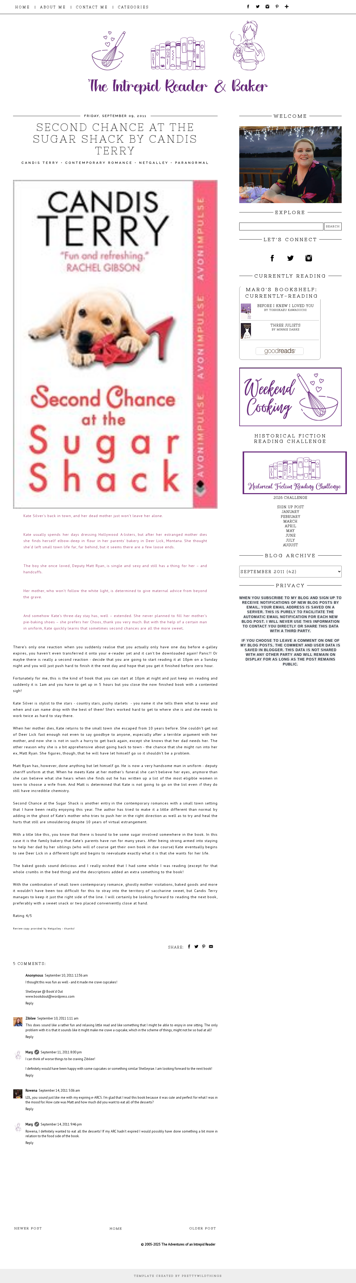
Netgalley (154, 163)
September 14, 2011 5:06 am (59, 1090)
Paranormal (192, 163)
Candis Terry (40, 163)
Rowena (31, 1090)
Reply (29, 1003)
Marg (29, 1052)
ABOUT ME (53, 7)
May (290, 531)
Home (116, 1228)
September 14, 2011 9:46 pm (61, 1124)
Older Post (202, 1228)
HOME (22, 7)
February (290, 517)
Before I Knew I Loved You (285, 306)
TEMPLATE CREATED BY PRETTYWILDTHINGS (178, 1275)
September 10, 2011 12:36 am (66, 975)
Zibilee (31, 1018)
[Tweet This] (195, 947)
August (290, 545)
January (290, 512)
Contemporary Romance (99, 163)
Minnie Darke (288, 329)
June (291, 535)
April (290, 526)
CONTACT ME (92, 7)
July (290, 540)
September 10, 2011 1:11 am (57, 1018)
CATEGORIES (133, 7)
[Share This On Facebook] (188, 947)
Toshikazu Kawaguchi (288, 310)
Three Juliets (285, 325)
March (290, 521)
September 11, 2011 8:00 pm (61, 1052)
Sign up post (290, 507)
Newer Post (28, 1228)
